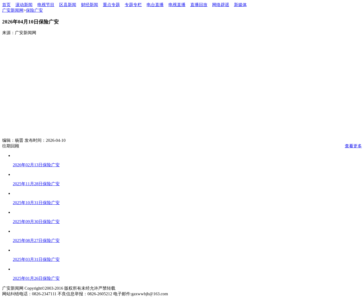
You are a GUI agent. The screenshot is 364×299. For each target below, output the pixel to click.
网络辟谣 (220, 4)
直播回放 (198, 4)
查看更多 (353, 146)
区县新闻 (67, 4)
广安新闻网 (12, 10)
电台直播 (155, 4)
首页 (6, 4)
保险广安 (34, 10)
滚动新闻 (24, 4)
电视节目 (45, 4)
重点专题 (111, 4)
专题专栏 (133, 4)
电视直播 (176, 4)
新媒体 (240, 4)
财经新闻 (89, 4)
